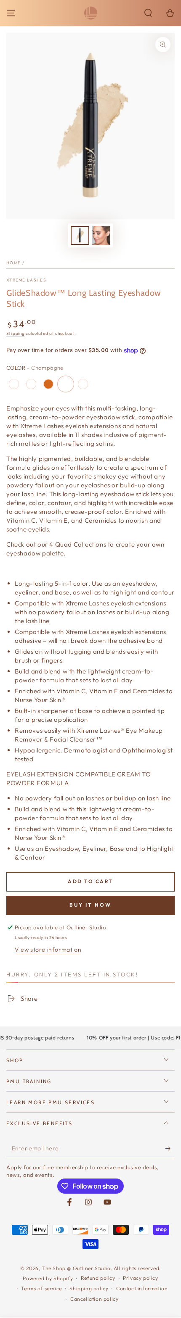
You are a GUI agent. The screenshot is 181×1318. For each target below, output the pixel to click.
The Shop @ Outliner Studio (76, 1268)
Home (13, 263)
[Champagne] (65, 384)
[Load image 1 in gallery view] (80, 235)
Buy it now (90, 905)
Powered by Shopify (48, 1278)
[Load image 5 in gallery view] (101, 235)
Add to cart (90, 881)
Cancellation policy (94, 1299)
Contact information (142, 1288)
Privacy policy (140, 1278)
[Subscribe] (170, 1148)
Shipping (15, 333)
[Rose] (31, 384)
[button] (148, 13)
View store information (48, 949)
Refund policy (98, 1278)
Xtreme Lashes (26, 280)
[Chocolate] (48, 384)
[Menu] (11, 13)
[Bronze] (13, 384)
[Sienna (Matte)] (82, 384)
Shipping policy (88, 1288)
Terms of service (41, 1288)
